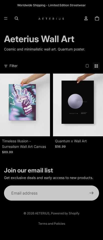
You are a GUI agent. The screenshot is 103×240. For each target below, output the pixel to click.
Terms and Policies (51, 223)
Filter (14, 66)
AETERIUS (42, 213)
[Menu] (6, 18)
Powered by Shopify (65, 213)
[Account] (86, 18)
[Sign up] (91, 193)
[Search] (16, 18)
